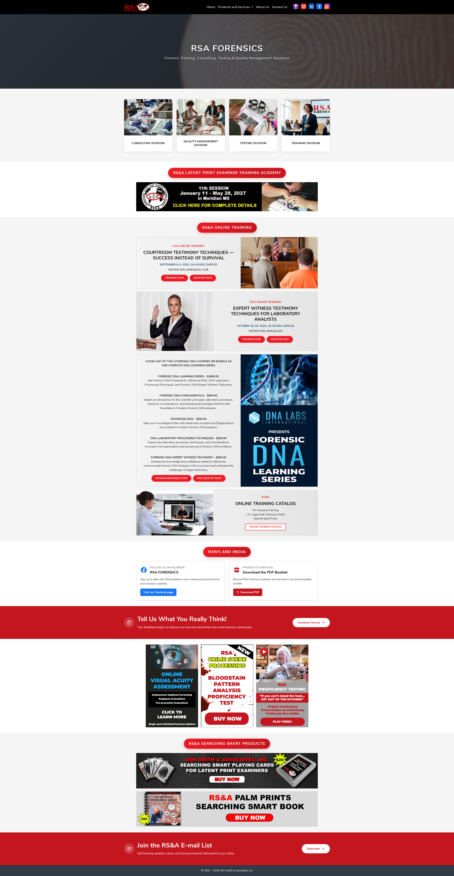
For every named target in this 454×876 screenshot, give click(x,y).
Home (211, 7)
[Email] (303, 6)
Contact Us (279, 7)
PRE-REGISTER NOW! (209, 478)
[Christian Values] (296, 6)
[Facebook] (319, 6)
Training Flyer (174, 277)
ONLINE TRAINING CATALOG (265, 526)
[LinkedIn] (311, 6)
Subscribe (313, 849)
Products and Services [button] (234, 7)
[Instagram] (327, 6)
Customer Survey (309, 623)
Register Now (203, 277)
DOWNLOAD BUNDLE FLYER (171, 478)
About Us (262, 7)
